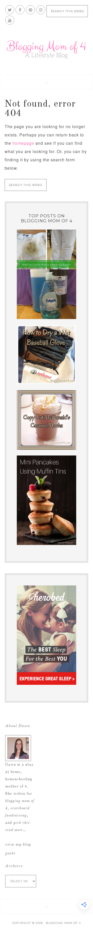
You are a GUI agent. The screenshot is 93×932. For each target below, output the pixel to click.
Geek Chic (21, 823)
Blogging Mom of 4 (46, 49)
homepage (23, 143)
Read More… (15, 830)
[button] (46, 81)
